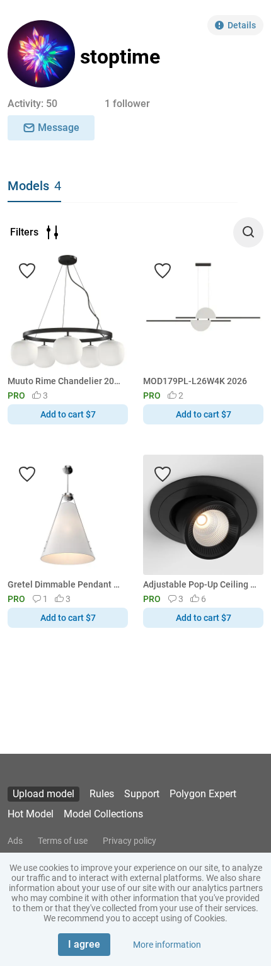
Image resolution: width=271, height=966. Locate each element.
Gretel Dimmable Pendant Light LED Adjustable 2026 (66, 584)
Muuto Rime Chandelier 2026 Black (66, 381)
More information (167, 945)
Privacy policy (129, 841)
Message (58, 128)
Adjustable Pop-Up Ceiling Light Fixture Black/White (201, 584)
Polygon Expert (203, 794)
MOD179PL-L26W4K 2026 (195, 381)
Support (141, 794)
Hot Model (31, 814)
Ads (15, 841)
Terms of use (63, 841)
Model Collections (103, 814)
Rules (101, 794)
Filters (24, 232)
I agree (84, 944)
